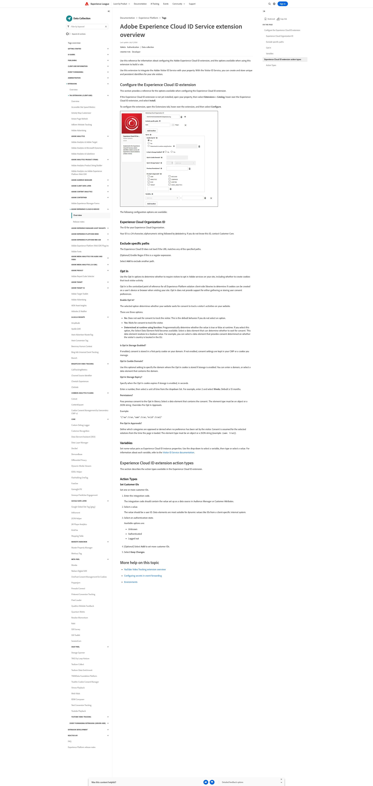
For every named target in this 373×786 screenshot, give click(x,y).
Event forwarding (75, 72)
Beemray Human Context (81, 346)
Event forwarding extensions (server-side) (88, 723)
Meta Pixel (75, 559)
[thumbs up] (205, 782)
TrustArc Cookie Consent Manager (85, 682)
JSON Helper (76, 518)
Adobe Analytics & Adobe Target (84, 142)
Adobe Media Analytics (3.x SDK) (84, 265)
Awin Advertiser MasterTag (82, 334)
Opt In (268, 47)
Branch (74, 358)
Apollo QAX (76, 329)
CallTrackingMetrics (79, 369)
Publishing (72, 60)
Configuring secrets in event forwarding (143, 575)
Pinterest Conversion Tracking (83, 594)
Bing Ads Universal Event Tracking (84, 352)
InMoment (75, 512)
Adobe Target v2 (78, 288)
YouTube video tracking (81, 717)
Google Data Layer (79, 501)
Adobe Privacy (77, 270)
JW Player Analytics (79, 524)
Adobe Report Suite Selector (82, 276)
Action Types (271, 65)
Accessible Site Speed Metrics (83, 107)
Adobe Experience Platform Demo (85, 234)
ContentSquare (77, 404)
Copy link (283, 19)
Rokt (73, 623)
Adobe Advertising (78, 130)
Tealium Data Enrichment (81, 670)
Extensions (72, 84)
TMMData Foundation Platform (84, 676)
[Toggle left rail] (109, 11)
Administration (74, 78)
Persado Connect (78, 588)
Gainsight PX (76, 489)
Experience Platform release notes (81, 747)
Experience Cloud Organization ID (279, 36)
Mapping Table (77, 536)
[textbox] (87, 26)
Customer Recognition (80, 431)
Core (73, 419)
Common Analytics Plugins (82, 393)
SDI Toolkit (75, 635)
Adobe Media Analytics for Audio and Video (86, 258)
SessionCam (76, 641)
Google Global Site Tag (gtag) (83, 506)
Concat (74, 399)
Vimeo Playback (78, 687)
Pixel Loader (76, 600)
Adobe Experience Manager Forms (85, 203)
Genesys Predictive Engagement (84, 495)
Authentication (133, 47)
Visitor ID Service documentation (178, 452)
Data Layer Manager (79, 442)
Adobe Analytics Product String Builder (86, 165)
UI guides (71, 55)
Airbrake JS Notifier (79, 311)
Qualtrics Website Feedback (82, 606)
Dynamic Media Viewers (81, 466)
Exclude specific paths (275, 42)
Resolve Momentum (79, 617)
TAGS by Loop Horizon (80, 658)
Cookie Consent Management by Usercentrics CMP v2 (89, 412)
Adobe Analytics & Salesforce (83, 153)
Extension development (78, 730)
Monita (74, 565)
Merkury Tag (76, 553)
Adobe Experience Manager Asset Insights (88, 228)
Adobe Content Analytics (81, 192)
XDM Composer (77, 699)
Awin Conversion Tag (79, 340)
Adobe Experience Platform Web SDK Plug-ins (90, 245)
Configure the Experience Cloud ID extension (282, 30)
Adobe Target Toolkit (79, 293)
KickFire (74, 530)
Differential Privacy (79, 460)
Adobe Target (76, 282)
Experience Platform (148, 17)
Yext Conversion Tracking (81, 705)
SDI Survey (75, 629)
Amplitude (75, 323)
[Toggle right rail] (264, 11)
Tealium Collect (77, 664)
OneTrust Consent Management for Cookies (89, 576)
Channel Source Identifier (81, 375)
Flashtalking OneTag (79, 477)
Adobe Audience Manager (81, 180)
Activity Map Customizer (81, 113)
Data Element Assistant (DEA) (83, 436)
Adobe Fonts (76, 251)
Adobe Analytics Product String (84, 160)
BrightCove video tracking (82, 364)
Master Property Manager (81, 547)
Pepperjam (75, 582)
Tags (164, 17)
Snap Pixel (75, 647)
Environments (130, 581)
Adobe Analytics (78, 136)
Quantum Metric (78, 612)
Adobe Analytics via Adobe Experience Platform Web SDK (86, 172)
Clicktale (74, 387)
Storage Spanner (78, 652)
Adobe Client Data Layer (81, 186)
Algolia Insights (78, 317)
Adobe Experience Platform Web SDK (86, 240)
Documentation (127, 17)
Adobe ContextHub (79, 197)
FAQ (69, 741)
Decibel (74, 448)
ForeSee (74, 483)
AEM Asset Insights (79, 305)
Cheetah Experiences (80, 381)
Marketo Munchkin (79, 542)
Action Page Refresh (79, 118)
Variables (269, 53)
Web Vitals (75, 693)
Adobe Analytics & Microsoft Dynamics (86, 148)
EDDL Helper (76, 471)
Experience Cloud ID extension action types (282, 59)
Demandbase (76, 454)
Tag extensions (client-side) (81, 95)
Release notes (78, 221)
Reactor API (73, 736)
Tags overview (74, 43)
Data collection (148, 47)
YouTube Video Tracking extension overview (145, 569)
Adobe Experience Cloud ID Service (85, 209)
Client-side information (78, 66)
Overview (74, 89)
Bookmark (271, 19)
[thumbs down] (212, 782)
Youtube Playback (78, 711)
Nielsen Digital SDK (79, 571)
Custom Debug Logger (80, 425)
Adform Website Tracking (81, 124)
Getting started (74, 49)
